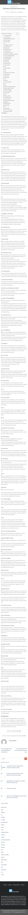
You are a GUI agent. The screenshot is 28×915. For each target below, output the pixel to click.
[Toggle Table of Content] (16, 34)
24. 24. (4, 71)
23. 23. (4, 69)
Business (3, 812)
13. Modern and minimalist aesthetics (10, 54)
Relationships (4, 859)
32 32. (4, 83)
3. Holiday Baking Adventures (9, 38)
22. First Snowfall (6, 68)
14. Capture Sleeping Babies (8, 55)
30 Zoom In (5, 80)
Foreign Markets (4, 832)
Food (2, 829)
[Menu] (2, 2)
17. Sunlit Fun (6, 60)
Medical (3, 847)
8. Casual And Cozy (7, 46)
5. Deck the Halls (6, 41)
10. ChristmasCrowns (7, 49)
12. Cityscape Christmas (8, 52)
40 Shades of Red (6, 95)
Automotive (3, 807)
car (1, 814)
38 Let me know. (6, 92)
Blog (2, 809)
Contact (10, 884)
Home (5, 884)
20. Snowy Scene (6, 64)
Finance (2, 824)
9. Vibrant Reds (6, 47)
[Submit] (25, 758)
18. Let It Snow (6, 61)
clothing (3, 817)
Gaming (2, 834)
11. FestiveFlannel (6, 51)
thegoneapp (20, 12)
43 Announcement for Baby (8, 100)
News (2, 852)
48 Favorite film (6, 108)
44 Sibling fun (6, 102)
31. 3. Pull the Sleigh (7, 81)
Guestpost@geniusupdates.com (18, 912)
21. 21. (4, 66)
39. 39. (4, 94)
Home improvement (5, 839)
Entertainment (4, 822)
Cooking (3, 819)
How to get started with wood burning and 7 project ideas (21, 750)
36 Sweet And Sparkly (7, 89)
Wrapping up (4, 112)
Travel (2, 874)
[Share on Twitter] (13, 731)
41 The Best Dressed (7, 97)
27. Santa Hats (6, 75)
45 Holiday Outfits (7, 103)
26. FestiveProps (6, 74)
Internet (3, 842)
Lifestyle (3, 844)
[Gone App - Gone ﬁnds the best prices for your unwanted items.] (14, 2)
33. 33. (4, 85)
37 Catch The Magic (7, 91)
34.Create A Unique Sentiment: (9, 86)
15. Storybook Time (7, 57)
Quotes (2, 857)
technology (3, 869)
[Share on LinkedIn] (20, 731)
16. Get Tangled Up (7, 58)
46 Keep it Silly (6, 105)
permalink (24, 735)
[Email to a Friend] (15, 731)
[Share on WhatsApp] (8, 731)
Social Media (4, 864)
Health (2, 837)
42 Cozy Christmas (7, 98)
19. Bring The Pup (6, 63)
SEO (2, 862)
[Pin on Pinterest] (17, 731)
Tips (2, 872)
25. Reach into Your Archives (9, 72)
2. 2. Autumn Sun (6, 37)
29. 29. (4, 78)
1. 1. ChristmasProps (7, 35)
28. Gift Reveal (6, 77)
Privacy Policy (16, 884)
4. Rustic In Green (6, 40)
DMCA (22, 884)
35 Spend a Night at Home (8, 88)
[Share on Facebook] (10, 731)
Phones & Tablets (5, 854)
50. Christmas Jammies (7, 111)
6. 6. (4, 43)
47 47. (4, 106)
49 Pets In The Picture (7, 109)
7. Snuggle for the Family (8, 44)
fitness (2, 827)
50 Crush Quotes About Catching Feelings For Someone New (6, 750)
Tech (2, 867)
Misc (2, 849)
